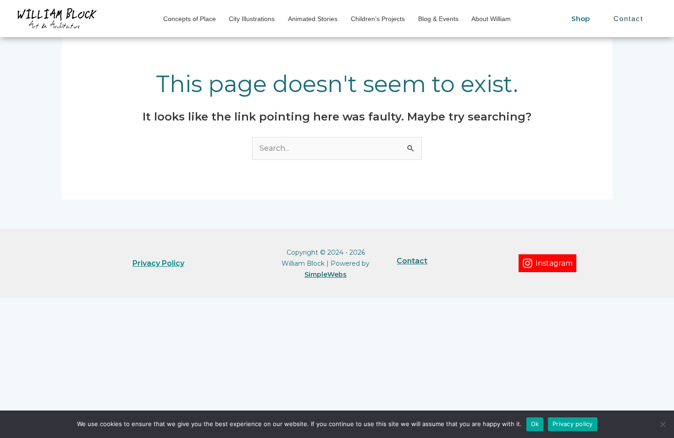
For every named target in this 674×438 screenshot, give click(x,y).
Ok (535, 423)
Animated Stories (312, 18)
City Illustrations (252, 18)
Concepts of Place (189, 18)
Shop (580, 18)
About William (491, 18)
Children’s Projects (378, 18)
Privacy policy (572, 423)
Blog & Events (438, 18)
